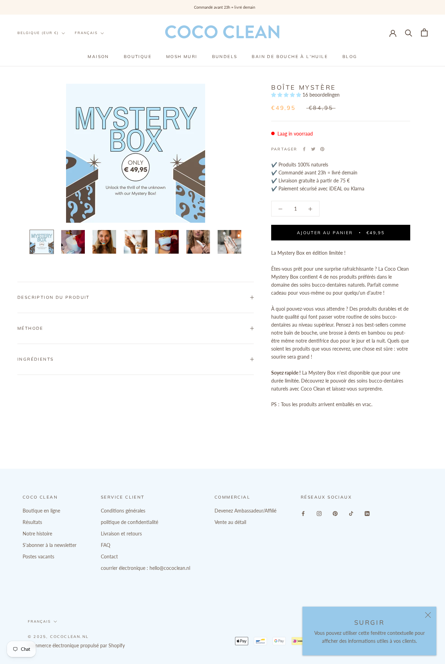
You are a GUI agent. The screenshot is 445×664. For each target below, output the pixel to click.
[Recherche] (408, 32)
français (39, 621)
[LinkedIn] (367, 513)
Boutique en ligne (41, 511)
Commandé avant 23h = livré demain (222, 7)
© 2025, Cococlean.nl (58, 636)
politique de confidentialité (129, 522)
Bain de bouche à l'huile (290, 56)
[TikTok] (351, 513)
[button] (286, 95)
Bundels (224, 56)
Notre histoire (37, 533)
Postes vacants (38, 556)
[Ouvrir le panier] (424, 32)
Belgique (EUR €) (38, 33)
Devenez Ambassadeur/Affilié (245, 511)
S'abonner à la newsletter (49, 545)
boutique (138, 56)
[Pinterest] (322, 149)
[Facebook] (304, 149)
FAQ (105, 545)
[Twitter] (313, 149)
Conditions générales (123, 511)
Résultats (32, 522)
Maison (98, 56)
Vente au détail (230, 522)
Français (86, 33)
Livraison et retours (121, 533)
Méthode (30, 328)
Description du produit (53, 297)
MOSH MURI (181, 56)
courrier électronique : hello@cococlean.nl (145, 568)
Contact (109, 556)
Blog (349, 56)
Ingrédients (35, 359)
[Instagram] (319, 513)
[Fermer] (428, 615)
